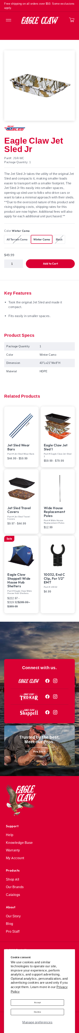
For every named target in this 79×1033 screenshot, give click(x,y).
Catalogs (13, 895)
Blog (9, 924)
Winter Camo (41, 239)
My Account (15, 858)
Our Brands (15, 887)
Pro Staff (39, 751)
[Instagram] (55, 680)
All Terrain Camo (18, 239)
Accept (37, 1002)
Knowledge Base (19, 842)
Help (9, 835)
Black (60, 239)
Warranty (13, 850)
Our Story (13, 916)
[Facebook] (47, 680)
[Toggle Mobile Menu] (8, 20)
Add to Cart (50, 263)
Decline (37, 1012)
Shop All (12, 879)
